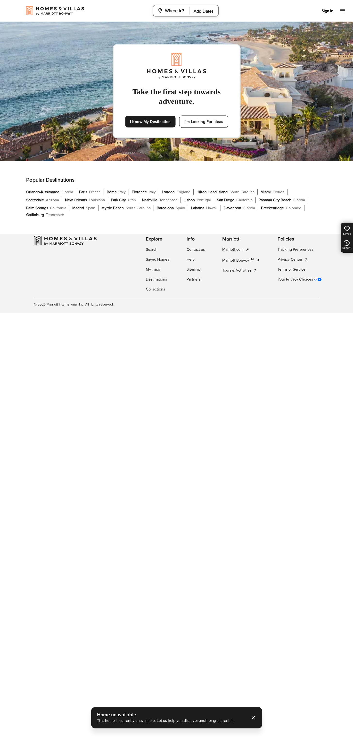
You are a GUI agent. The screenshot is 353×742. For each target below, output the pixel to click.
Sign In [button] (327, 10)
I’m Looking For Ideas (203, 121)
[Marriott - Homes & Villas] (65, 240)
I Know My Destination (150, 121)
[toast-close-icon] (253, 718)
